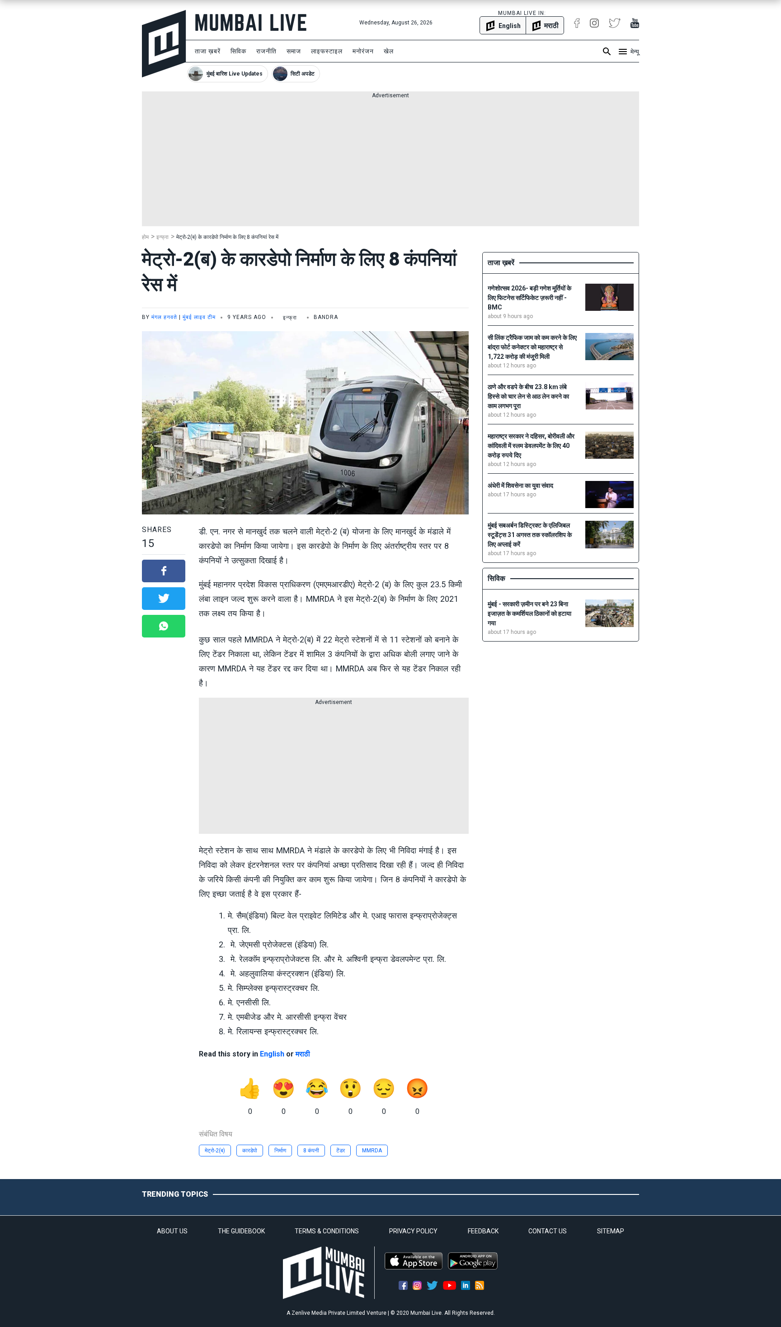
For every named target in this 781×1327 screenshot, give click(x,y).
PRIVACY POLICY (413, 1231)
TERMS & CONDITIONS (327, 1231)
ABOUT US (172, 1231)
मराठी (303, 1054)
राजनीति (266, 51)
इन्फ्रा (162, 237)
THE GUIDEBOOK (241, 1231)
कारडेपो (249, 1150)
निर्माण (280, 1150)
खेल (389, 51)
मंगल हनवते (164, 317)
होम (145, 237)
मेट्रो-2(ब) (215, 1150)
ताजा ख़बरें (208, 51)
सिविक (238, 51)
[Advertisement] (390, 163)
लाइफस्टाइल (327, 51)
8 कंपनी (311, 1150)
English (272, 1054)
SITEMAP (610, 1231)
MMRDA (372, 1150)
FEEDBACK (483, 1231)
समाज (294, 51)
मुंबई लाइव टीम (199, 317)
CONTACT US (547, 1231)
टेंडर (340, 1150)
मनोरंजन (363, 51)
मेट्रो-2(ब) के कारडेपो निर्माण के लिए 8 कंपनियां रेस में (227, 237)
